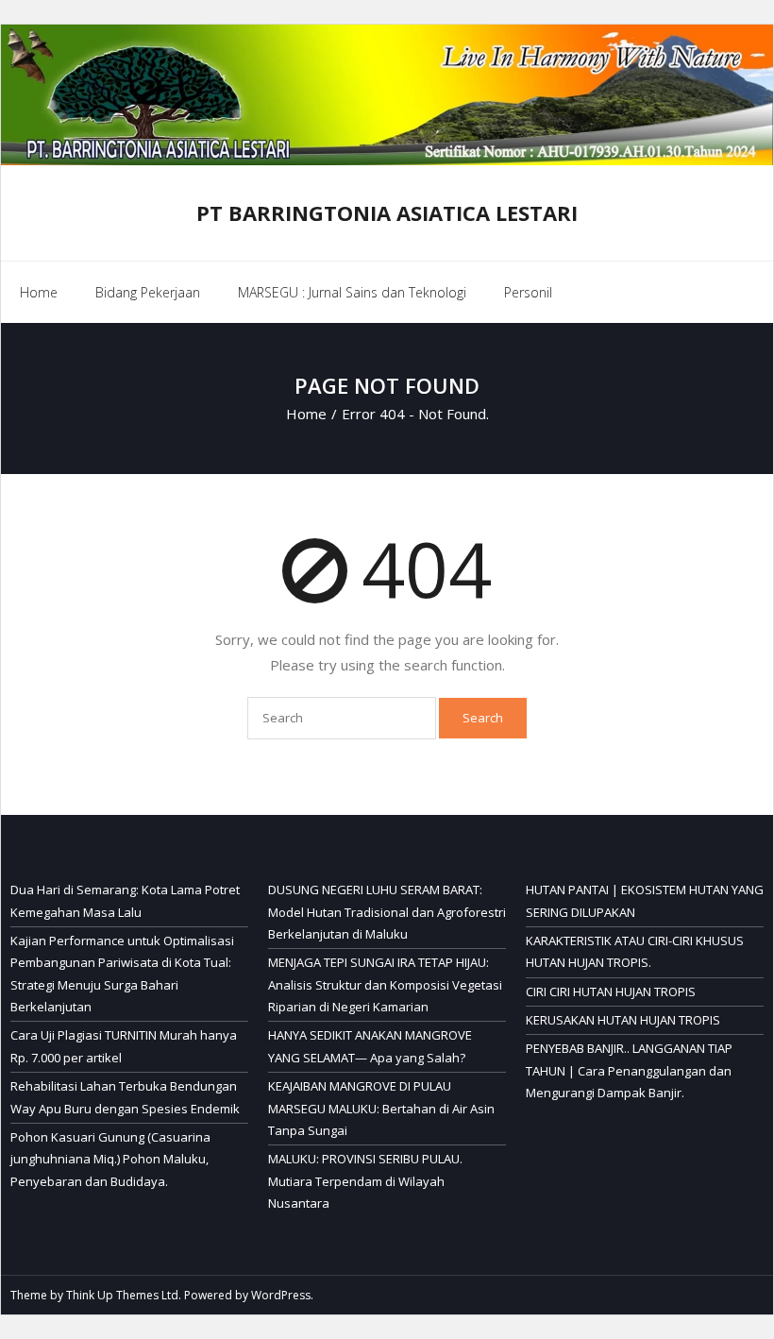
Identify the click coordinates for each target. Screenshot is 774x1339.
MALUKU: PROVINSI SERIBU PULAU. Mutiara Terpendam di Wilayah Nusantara (365, 1181)
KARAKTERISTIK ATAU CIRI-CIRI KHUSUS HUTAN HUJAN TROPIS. (635, 951)
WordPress (281, 1295)
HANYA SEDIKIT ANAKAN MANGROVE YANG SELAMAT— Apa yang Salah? (370, 1045)
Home (39, 292)
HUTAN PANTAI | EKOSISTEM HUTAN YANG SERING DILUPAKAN (645, 900)
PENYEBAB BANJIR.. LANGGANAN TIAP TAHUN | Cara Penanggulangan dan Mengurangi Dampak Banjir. (629, 1070)
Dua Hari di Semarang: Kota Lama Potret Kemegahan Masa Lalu (125, 900)
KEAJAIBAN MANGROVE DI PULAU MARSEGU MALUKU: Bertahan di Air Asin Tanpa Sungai (381, 1108)
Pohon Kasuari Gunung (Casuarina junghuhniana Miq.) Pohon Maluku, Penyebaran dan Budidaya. (110, 1159)
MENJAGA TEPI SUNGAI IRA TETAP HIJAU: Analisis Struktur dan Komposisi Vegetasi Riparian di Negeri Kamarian (385, 984)
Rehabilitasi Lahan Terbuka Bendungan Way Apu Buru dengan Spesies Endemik (125, 1096)
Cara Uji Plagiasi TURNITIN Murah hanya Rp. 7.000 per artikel (123, 1045)
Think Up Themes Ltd (122, 1295)
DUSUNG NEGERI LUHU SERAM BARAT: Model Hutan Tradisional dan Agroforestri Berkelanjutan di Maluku (387, 911)
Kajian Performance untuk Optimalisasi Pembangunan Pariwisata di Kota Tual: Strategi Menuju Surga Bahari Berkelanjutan (122, 973)
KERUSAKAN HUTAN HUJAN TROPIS (623, 1019)
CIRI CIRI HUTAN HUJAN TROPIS (611, 991)
